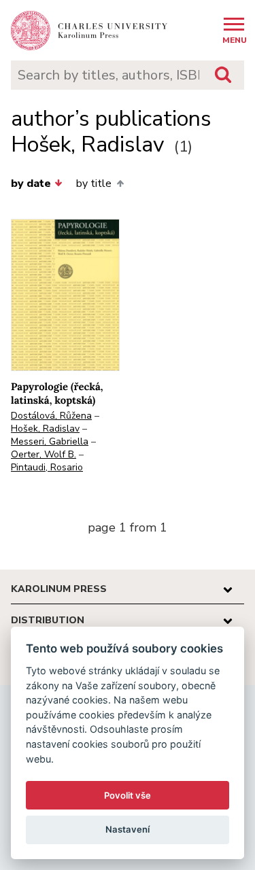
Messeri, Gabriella (49, 441)
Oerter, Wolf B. (43, 454)
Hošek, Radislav (45, 428)
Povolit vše (127, 795)
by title (94, 183)
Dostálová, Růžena (51, 415)
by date (31, 183)
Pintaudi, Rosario (47, 467)
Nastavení (127, 829)
